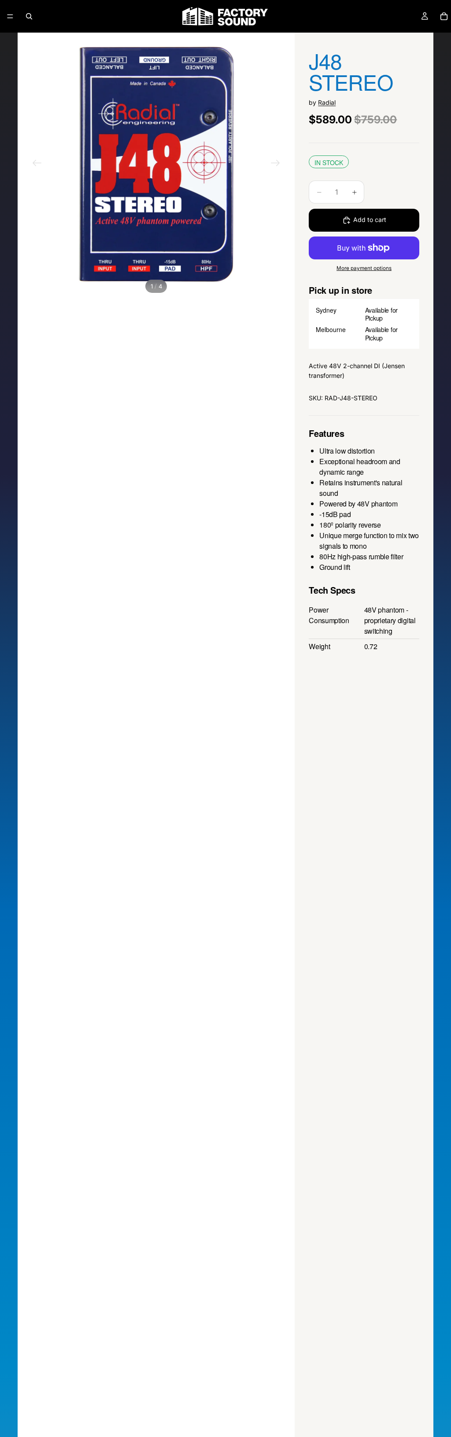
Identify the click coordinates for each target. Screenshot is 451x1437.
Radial (327, 102)
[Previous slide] (37, 164)
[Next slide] (275, 164)
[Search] (29, 16)
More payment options (364, 268)
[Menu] (10, 16)
